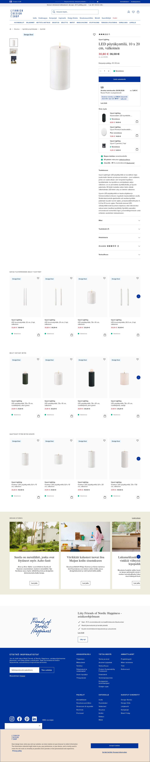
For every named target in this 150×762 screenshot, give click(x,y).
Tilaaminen (80, 659)
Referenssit (125, 669)
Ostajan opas (104, 687)
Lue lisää (81, 633)
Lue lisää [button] (104, 103)
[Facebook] (19, 719)
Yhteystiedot (81, 678)
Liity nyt (123, 99)
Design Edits (125, 703)
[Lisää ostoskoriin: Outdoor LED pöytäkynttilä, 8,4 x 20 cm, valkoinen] (105, 497)
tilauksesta (130, 163)
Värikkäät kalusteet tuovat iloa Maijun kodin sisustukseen (85, 558)
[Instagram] (12, 719)
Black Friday (125, 713)
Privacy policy (17, 751)
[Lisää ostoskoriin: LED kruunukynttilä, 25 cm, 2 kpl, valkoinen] (71, 335)
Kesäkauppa (43, 18)
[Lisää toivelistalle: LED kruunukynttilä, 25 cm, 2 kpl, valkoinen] (71, 278)
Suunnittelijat (106, 18)
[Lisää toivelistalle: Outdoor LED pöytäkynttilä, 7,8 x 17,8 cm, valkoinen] (137, 440)
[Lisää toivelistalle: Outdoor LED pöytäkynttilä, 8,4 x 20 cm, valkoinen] (104, 440)
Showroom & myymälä (84, 706)
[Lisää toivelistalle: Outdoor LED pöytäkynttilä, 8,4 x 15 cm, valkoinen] (38, 440)
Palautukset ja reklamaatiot (81, 670)
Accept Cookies (114, 746)
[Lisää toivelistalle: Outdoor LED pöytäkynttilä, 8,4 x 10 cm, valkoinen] (71, 440)
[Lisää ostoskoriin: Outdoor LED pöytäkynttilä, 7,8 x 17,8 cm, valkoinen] (138, 497)
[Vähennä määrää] (100, 71)
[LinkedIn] (34, 719)
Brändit (97, 18)
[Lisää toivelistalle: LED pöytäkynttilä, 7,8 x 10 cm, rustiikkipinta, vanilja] (137, 359)
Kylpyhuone (94, 22)
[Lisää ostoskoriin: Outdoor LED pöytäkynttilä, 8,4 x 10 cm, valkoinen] (71, 497)
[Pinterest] (27, 719)
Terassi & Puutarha (109, 22)
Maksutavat (80, 662)
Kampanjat (53, 18)
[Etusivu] (10, 29)
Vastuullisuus (104, 666)
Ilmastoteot (103, 675)
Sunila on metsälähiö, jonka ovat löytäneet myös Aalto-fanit (34, 558)
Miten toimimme (127, 662)
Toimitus (79, 666)
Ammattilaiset (81, 700)
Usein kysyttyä (81, 675)
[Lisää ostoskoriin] (137, 121)
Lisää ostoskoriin (119, 79)
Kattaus (101, 717)
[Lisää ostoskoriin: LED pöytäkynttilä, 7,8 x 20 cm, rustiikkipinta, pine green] (105, 416)
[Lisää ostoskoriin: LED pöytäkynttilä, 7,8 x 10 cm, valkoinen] (105, 335)
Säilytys (64, 22)
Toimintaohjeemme (106, 678)
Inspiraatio (62, 18)
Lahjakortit (125, 706)
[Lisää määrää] (108, 71)
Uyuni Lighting (104, 40)
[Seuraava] (138, 557)
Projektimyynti (126, 659)
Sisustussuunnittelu (86, 18)
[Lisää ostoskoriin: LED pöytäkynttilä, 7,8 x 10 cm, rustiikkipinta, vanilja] (138, 416)
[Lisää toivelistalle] (94, 34)
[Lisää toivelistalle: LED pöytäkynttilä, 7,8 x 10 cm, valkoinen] (104, 278)
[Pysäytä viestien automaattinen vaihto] (97, 1)
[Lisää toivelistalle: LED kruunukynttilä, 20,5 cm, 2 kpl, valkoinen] (137, 278)
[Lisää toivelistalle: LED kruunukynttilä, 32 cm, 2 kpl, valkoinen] (38, 278)
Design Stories (73, 18)
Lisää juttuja (136, 518)
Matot (72, 22)
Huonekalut (19, 22)
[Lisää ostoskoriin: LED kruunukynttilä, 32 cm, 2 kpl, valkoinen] (38, 335)
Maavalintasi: (14, 676)
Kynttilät (42, 29)
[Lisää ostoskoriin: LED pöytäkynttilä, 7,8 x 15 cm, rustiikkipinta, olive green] (38, 416)
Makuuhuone (82, 22)
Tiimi (122, 666)
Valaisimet (30, 22)
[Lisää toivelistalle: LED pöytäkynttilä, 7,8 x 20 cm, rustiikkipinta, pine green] (104, 359)
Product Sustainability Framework (107, 670)
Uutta (35, 18)
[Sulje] (39, 725)
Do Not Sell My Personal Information (114, 752)
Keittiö (101, 713)
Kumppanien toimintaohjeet (104, 682)
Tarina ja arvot (104, 659)
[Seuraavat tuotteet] (138, 296)
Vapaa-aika (123, 22)
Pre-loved (80, 713)
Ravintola (79, 710)
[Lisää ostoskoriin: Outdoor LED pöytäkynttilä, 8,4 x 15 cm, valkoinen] (38, 497)
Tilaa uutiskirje (46, 670)
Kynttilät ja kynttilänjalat (29, 29)
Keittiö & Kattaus (43, 22)
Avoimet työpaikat (105, 662)
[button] (128, 12)
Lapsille (132, 22)
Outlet (115, 18)
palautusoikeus (124, 160)
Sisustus (55, 22)
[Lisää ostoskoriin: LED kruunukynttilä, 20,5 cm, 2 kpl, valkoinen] (138, 335)
